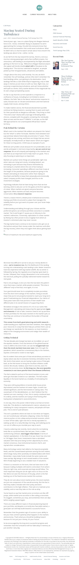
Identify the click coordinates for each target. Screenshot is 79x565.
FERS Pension (57, 33)
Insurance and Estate (60, 44)
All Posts (7, 26)
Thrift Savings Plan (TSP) (61, 50)
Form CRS (62, 559)
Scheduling (55, 559)
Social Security (58, 47)
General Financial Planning (62, 37)
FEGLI (55, 30)
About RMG (52, 14)
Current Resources (37, 14)
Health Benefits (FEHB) (60, 40)
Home (25, 14)
